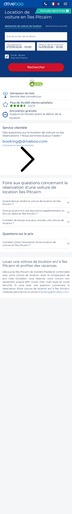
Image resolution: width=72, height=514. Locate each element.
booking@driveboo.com (54, 291)
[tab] (23, 25)
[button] (45, 3)
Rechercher (36, 67)
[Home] (14, 4)
